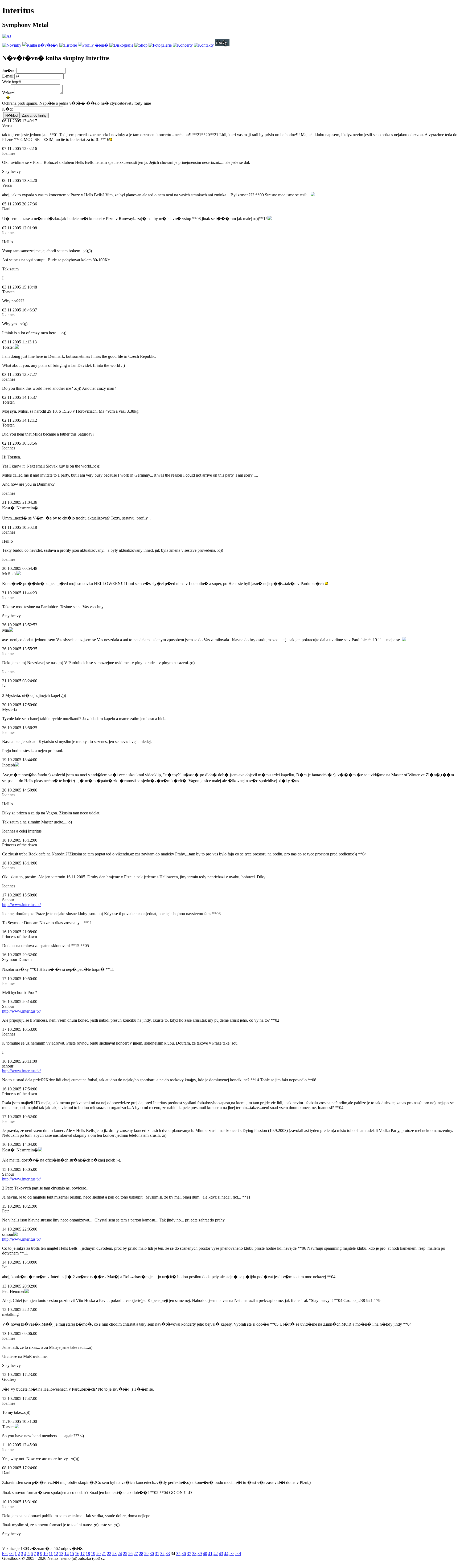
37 (189, 1553)
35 (178, 1553)
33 (168, 1553)
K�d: (8, 109)
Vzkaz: (8, 93)
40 (205, 1553)
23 (114, 1553)
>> (231, 1553)
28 (141, 1553)
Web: (6, 81)
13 (61, 1553)
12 (56, 1553)
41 (210, 1553)
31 (157, 1553)
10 (45, 1553)
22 (109, 1553)
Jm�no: (9, 70)
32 (162, 1553)
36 (184, 1553)
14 (66, 1553)
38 (194, 1553)
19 (93, 1553)
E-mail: (8, 76)
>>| (238, 1553)
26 (130, 1553)
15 (72, 1553)
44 (226, 1553)
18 (88, 1553)
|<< (5, 1553)
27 (136, 1553)
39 (200, 1553)
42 (215, 1553)
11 (51, 1553)
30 (152, 1553)
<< (11, 1553)
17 (82, 1553)
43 (221, 1553)
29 (146, 1553)
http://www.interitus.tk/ (21, 904)
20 (98, 1553)
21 (104, 1553)
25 (125, 1553)
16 (77, 1553)
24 (120, 1553)
